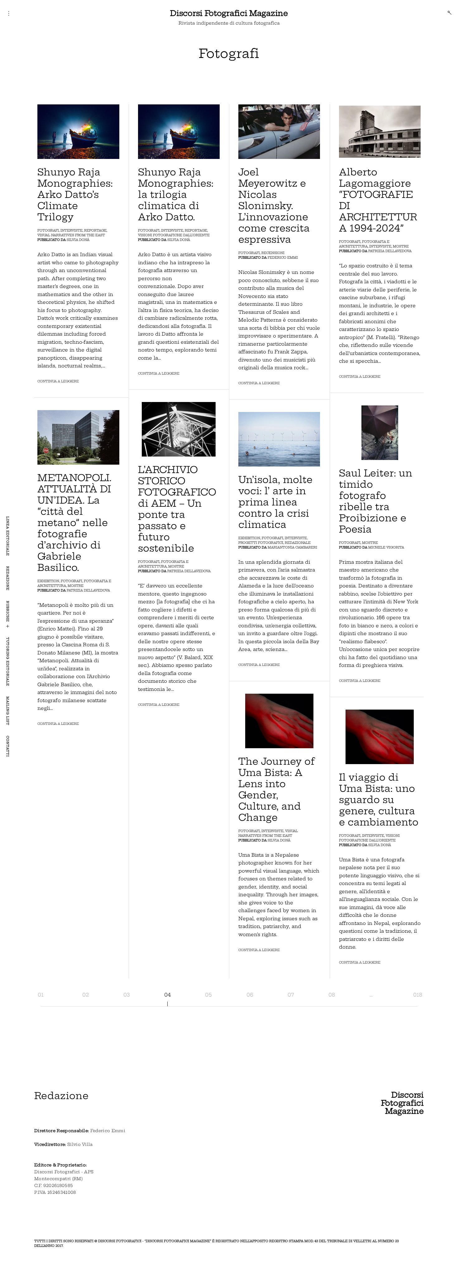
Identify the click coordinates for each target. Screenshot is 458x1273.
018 (417, 995)
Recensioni (272, 253)
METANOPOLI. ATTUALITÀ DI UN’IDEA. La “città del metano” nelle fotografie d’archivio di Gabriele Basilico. (74, 522)
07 (291, 995)
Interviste (71, 230)
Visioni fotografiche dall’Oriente (174, 235)
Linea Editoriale (8, 536)
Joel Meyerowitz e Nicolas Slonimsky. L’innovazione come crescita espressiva (274, 205)
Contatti (8, 746)
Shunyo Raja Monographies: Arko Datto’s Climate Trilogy (75, 194)
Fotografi (48, 230)
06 (249, 995)
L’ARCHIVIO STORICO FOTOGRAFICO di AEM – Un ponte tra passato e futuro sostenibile (177, 509)
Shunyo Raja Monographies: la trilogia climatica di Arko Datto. (175, 194)
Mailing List (8, 710)
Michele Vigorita (386, 547)
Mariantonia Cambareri (292, 547)
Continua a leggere (58, 381)
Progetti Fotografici (260, 543)
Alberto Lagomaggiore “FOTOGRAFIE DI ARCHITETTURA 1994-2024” (378, 200)
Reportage (95, 230)
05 (208, 995)
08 (331, 995)
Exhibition (48, 581)
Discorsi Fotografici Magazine (229, 13)
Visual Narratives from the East (71, 235)
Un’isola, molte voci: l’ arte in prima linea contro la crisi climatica (275, 502)
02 (85, 995)
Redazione (8, 578)
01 (41, 995)
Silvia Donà (78, 240)
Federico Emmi (283, 258)
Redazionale (298, 543)
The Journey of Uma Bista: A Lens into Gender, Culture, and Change (276, 789)
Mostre (401, 246)
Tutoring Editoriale (8, 661)
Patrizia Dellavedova (390, 251)
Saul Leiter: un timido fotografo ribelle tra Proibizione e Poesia (375, 501)
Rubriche (8, 611)
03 (126, 995)
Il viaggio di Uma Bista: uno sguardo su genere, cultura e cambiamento (378, 799)
